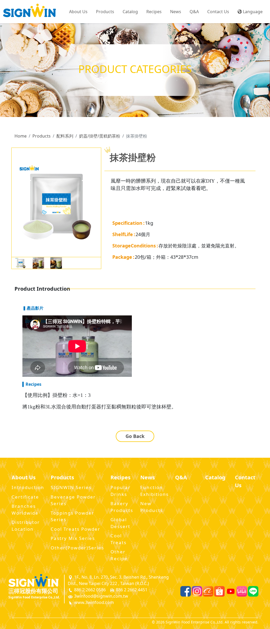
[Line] (253, 591)
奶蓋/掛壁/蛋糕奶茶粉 (99, 136)
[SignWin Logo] (36, 580)
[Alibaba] (208, 591)
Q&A (194, 11)
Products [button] (105, 11)
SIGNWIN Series (71, 487)
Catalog (130, 11)
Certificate (25, 497)
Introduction (28, 487)
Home (21, 136)
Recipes (154, 11)
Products (41, 136)
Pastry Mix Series (73, 538)
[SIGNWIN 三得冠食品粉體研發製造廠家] (29, 11)
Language (252, 11)
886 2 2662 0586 (89, 590)
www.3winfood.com (93, 602)
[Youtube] (230, 591)
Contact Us (218, 11)
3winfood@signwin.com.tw (100, 596)
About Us (78, 11)
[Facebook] (185, 591)
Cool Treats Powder (75, 529)
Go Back (135, 436)
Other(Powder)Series (77, 548)
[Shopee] (219, 591)
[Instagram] (197, 591)
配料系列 (64, 136)
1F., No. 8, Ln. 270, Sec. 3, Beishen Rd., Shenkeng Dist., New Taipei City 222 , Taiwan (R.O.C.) (118, 580)
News (175, 11)
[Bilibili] (242, 591)
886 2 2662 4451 (131, 590)
